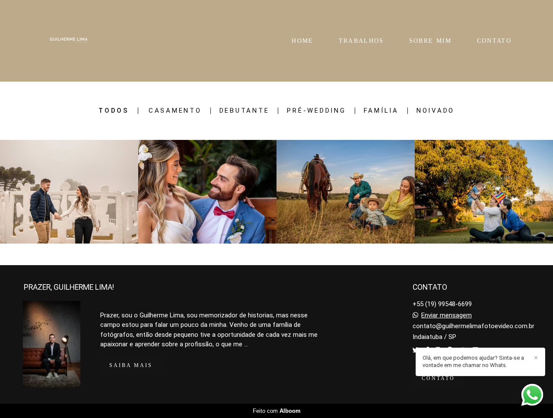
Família (381, 111)
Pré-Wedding (316, 111)
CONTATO (494, 41)
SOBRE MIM (430, 41)
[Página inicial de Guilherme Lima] (68, 41)
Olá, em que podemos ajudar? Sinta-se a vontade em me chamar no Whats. (473, 361)
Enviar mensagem (446, 315)
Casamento (175, 111)
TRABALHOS (361, 41)
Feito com (277, 411)
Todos (114, 111)
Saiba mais (131, 365)
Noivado (435, 111)
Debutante (244, 111)
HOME (302, 41)
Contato (438, 378)
